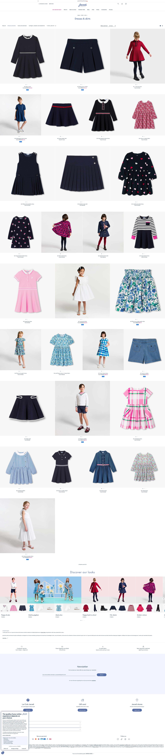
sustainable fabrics (47, 747)
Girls (85, 15)
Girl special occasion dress (27, 556)
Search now (137, 710)
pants (91, 744)
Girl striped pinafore (20, 490)
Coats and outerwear (22, 25)
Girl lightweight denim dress (21, 138)
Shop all (4, 25)
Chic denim (113, 615)
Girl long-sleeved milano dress (103, 138)
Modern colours (142, 615)
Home (78, 15)
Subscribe (28, 710)
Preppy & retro (5, 615)
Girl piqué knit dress (27, 321)
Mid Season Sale (130, 746)
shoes (43, 744)
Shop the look (21, 615)
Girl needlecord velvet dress (137, 204)
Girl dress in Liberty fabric (144, 138)
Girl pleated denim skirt (103, 255)
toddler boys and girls (98, 744)
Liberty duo (59, 615)
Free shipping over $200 (82, 1)
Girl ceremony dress (82, 321)
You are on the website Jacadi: (82, 753)
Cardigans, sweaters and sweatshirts (37, 25)
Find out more (82, 710)
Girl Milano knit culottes (82, 86)
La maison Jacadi (11, 726)
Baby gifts (72, 746)
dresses (84, 744)
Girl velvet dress (144, 490)
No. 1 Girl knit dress (137, 86)
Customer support (11, 722)
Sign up (101, 674)
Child (82, 15)
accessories (122, 744)
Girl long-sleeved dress (144, 255)
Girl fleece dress (27, 86)
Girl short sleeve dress (103, 373)
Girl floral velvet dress (62, 255)
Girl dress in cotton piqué (61, 490)
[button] (57, 9)
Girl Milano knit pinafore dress (27, 204)
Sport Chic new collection (41, 746)
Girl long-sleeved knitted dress (20, 255)
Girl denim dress (103, 490)
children (126, 744)
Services (51, 3)
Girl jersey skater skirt (62, 138)
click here (94, 680)
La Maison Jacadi (43, 3)
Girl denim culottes (144, 373)
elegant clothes (95, 746)
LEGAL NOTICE (10, 729)
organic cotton (37, 747)
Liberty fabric (43, 632)
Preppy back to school (89, 615)
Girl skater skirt (27, 438)
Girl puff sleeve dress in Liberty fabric (62, 373)
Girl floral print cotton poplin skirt (137, 321)
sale (86, 745)
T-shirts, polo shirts (51, 25)
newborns (78, 744)
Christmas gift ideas (64, 745)
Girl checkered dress (137, 438)
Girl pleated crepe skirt (82, 204)
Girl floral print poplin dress (21, 373)
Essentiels (134, 745)
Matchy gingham (33, 615)
